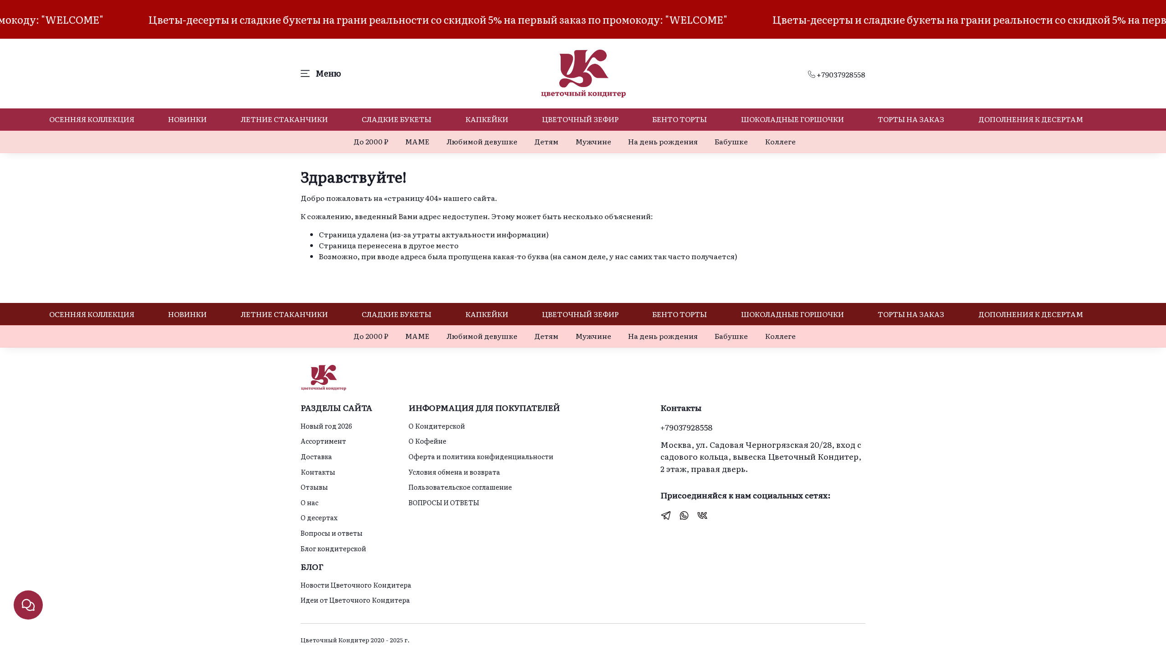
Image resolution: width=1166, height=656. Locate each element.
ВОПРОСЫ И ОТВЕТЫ (444, 502)
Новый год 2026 (326, 425)
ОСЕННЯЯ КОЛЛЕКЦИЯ (91, 118)
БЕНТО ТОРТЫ (679, 118)
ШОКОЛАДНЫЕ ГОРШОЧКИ (792, 118)
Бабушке (731, 141)
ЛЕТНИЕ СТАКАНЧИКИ (284, 118)
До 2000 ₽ (370, 141)
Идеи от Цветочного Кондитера (355, 600)
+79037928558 (840, 74)
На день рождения (663, 141)
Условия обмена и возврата (454, 472)
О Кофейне (427, 441)
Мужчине (593, 141)
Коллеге (780, 141)
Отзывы (314, 487)
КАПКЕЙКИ (486, 118)
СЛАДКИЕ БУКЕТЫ (396, 118)
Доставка (316, 456)
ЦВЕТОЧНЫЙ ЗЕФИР (580, 118)
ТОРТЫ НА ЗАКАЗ (911, 118)
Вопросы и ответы (332, 533)
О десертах (319, 517)
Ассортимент (323, 441)
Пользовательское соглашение (460, 487)
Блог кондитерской (333, 548)
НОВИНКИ (187, 118)
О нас (309, 502)
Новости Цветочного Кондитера (356, 584)
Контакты (318, 472)
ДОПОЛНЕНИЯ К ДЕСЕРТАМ (1030, 118)
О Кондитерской (437, 425)
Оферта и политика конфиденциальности (481, 456)
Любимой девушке (482, 141)
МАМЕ (417, 141)
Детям (546, 141)
